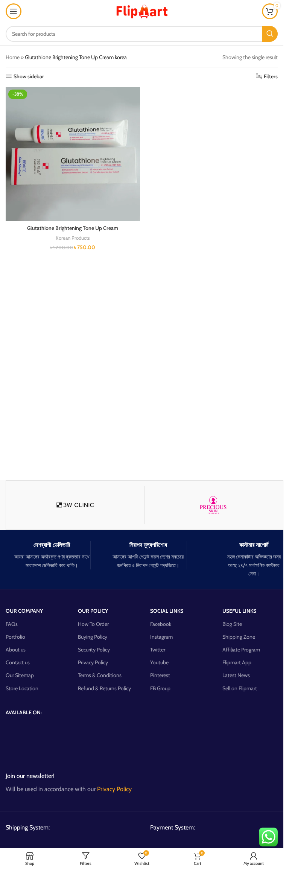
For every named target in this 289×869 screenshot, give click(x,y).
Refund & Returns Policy (104, 688)
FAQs (12, 624)
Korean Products (73, 238)
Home (13, 57)
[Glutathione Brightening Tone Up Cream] (73, 154)
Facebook (160, 624)
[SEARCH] (270, 34)
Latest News (236, 675)
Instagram (161, 636)
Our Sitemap (20, 675)
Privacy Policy (93, 662)
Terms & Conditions (100, 675)
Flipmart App (236, 662)
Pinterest (160, 675)
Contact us (18, 662)
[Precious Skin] (213, 505)
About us (16, 649)
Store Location (22, 688)
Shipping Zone (238, 636)
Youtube (159, 662)
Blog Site (232, 624)
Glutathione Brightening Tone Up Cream (72, 228)
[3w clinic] (75, 505)
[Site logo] (142, 10)
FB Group (160, 688)
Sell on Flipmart (239, 688)
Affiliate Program (241, 649)
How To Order (93, 624)
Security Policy (94, 649)
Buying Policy (92, 636)
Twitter (157, 649)
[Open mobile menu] (13, 11)
